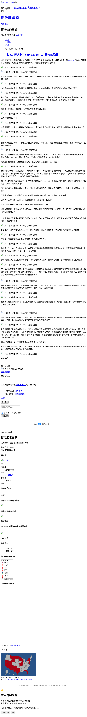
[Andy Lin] (2, 533)
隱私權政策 (56, 685)
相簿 (7, 40)
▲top (3, 398)
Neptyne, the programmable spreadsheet (18, 679)
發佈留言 (5, 416)
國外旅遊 (18, 391)
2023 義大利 (19, 394)
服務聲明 (65, 685)
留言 (24, 385)
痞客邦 (19, 385)
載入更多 (5, 402)
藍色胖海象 (10, 18)
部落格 (8, 42)
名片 (7, 45)
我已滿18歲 (5, 712)
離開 (13, 712)
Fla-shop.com (15, 645)
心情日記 (19, 35)
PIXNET (26, 685)
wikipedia (71, 60)
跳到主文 (4, 24)
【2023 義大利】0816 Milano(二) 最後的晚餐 (31, 54)
